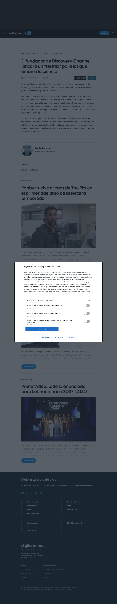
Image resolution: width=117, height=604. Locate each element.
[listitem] (58, 300)
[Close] (98, 267)
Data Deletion (46, 337)
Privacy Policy (71, 337)
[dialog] (58, 302)
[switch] (87, 305)
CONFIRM (42, 329)
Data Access (58, 337)
